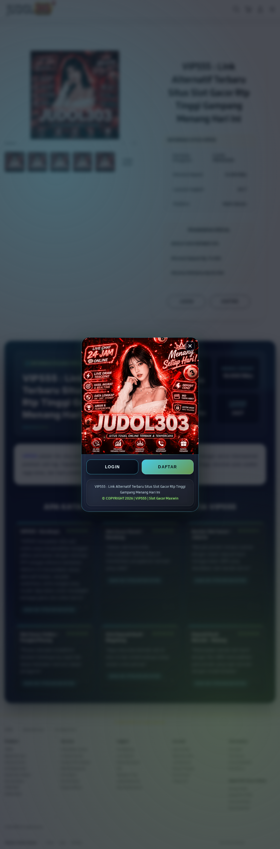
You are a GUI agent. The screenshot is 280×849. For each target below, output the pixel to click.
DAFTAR (167, 466)
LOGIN (112, 466)
